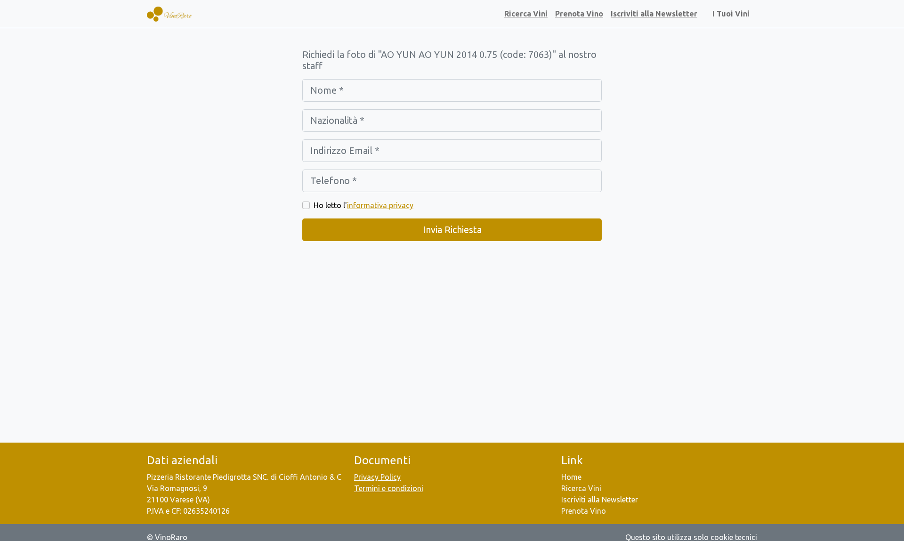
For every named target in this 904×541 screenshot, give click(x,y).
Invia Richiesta (452, 229)
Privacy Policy (377, 477)
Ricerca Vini (526, 13)
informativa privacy (380, 205)
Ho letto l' (363, 205)
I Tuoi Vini (732, 13)
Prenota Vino (579, 13)
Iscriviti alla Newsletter (654, 13)
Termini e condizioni (388, 488)
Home (571, 477)
